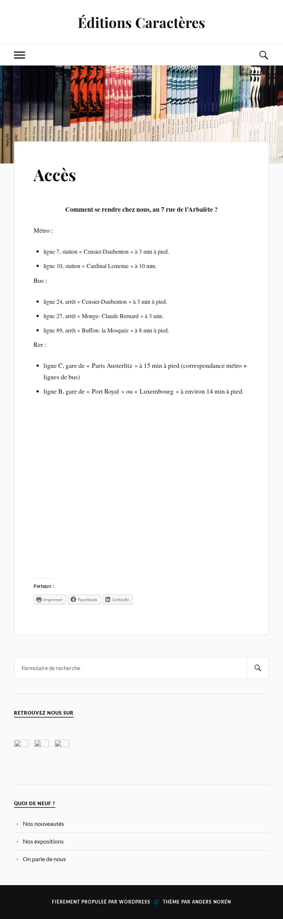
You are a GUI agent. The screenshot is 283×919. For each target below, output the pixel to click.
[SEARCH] (258, 668)
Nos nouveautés (43, 823)
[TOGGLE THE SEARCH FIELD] (263, 55)
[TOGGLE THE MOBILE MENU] (19, 55)
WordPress (134, 902)
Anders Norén (211, 902)
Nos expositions (43, 841)
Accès (55, 174)
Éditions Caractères (141, 22)
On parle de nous (44, 858)
